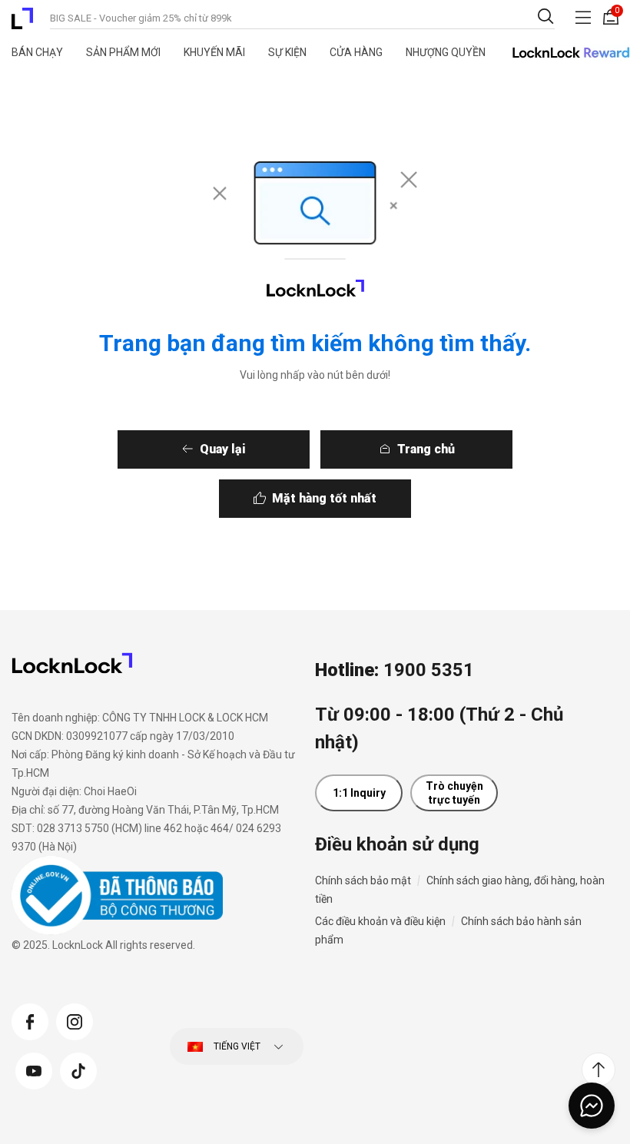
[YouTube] (33, 1069)
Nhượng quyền (446, 52)
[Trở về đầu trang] (598, 1069)
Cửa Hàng (356, 52)
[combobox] (302, 17)
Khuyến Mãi (214, 52)
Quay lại (223, 449)
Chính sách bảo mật (363, 880)
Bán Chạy (37, 52)
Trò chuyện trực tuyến (454, 793)
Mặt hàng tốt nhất (324, 498)
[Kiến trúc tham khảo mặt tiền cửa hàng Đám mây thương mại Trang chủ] (22, 18)
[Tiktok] (78, 1069)
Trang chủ (426, 449)
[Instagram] (74, 1019)
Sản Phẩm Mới (123, 52)
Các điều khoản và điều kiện (380, 921)
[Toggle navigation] (583, 17)
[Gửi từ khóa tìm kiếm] (545, 16)
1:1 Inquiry (359, 793)
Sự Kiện (287, 52)
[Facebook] (30, 1019)
